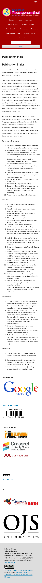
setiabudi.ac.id (10, 562)
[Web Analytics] (6, 475)
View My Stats (8, 480)
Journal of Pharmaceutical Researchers (18, 570)
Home (20, 20)
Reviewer (34, 29)
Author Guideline (10, 29)
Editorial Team (13, 24)
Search (21, 46)
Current (11, 20)
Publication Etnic (30, 33)
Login (35, 2)
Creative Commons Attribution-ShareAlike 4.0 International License (18, 574)
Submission (24, 29)
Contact (22, 38)
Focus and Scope (28, 24)
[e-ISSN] (14, 418)
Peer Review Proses (13, 33)
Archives (29, 20)
